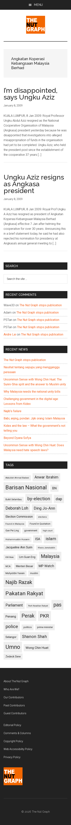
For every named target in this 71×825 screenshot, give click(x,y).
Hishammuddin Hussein (17, 539)
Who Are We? (11, 689)
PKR (44, 616)
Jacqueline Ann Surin (18, 547)
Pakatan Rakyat (24, 593)
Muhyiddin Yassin (15, 573)
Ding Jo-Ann (44, 508)
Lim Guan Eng (27, 556)
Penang (10, 616)
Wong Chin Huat (37, 648)
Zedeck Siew (13, 656)
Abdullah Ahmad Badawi (17, 478)
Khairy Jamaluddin (46, 548)
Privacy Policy (12, 757)
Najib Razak (18, 582)
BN (54, 488)
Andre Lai (10, 334)
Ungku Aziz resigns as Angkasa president (34, 184)
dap (59, 498)
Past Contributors (14, 705)
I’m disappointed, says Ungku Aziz (31, 93)
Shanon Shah (34, 636)
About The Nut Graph (16, 681)
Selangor (10, 637)
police (11, 626)
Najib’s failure (12, 411)
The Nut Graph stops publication (41, 305)
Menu (38, 5)
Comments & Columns (17, 733)
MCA (7, 566)
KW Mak (9, 557)
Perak (28, 616)
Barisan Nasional (26, 487)
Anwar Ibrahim (46, 477)
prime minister (45, 627)
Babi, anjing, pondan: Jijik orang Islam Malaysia (34, 418)
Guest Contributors (15, 713)
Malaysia (50, 556)
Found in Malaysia (14, 524)
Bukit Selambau (13, 499)
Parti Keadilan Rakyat (38, 606)
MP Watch (46, 566)
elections (42, 517)
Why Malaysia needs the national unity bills (32, 391)
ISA (37, 539)
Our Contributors (14, 697)
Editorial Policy (12, 725)
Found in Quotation (40, 523)
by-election (38, 498)
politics (27, 627)
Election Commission (19, 516)
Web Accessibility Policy (18, 749)
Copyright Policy (13, 741)
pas (57, 605)
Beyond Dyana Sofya (17, 438)
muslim (34, 573)
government (30, 530)
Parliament (14, 605)
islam (51, 538)
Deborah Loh (16, 508)
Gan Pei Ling (12, 530)
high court (47, 530)
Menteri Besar (24, 566)
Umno (12, 647)
